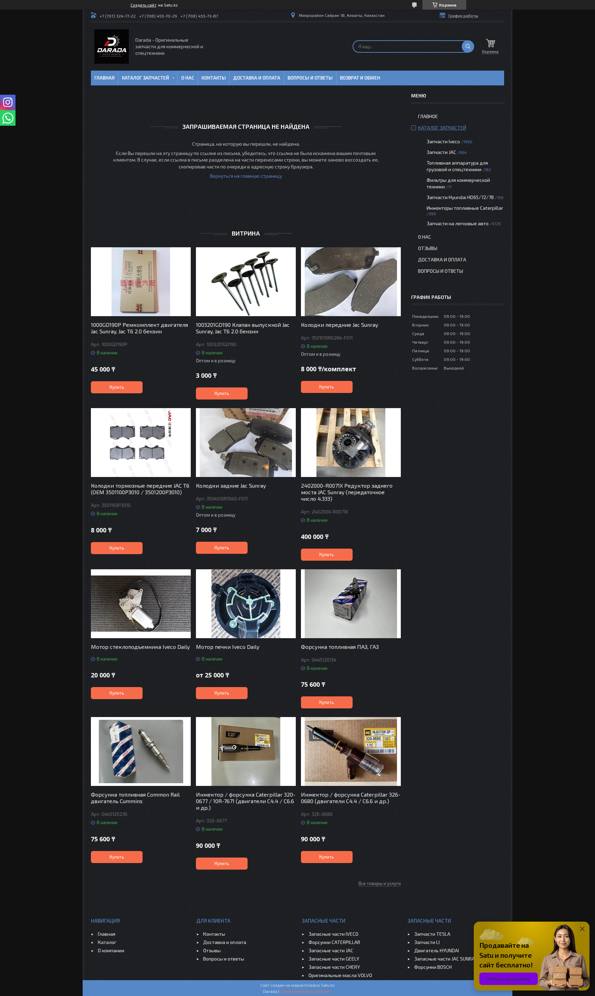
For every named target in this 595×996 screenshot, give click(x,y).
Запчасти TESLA (432, 934)
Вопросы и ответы (310, 78)
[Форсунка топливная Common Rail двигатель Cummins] (141, 751)
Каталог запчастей (145, 78)
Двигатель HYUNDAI (436, 950)
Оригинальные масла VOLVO (340, 975)
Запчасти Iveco (443, 141)
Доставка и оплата (256, 78)
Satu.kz (328, 985)
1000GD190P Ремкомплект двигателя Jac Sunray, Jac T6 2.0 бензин (139, 327)
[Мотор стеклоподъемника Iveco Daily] (141, 603)
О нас (187, 78)
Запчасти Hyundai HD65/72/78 (460, 197)
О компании (111, 950)
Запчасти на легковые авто (458, 223)
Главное (428, 116)
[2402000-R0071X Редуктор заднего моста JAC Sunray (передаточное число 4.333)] (351, 442)
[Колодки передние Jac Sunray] (351, 281)
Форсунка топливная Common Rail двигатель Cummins (135, 797)
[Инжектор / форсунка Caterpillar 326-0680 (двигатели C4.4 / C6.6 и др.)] (351, 751)
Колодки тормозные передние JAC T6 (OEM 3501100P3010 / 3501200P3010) (140, 488)
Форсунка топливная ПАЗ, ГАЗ (340, 646)
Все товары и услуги (379, 883)
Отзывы (427, 248)
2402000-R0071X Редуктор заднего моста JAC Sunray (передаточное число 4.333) (347, 492)
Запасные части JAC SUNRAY (445, 959)
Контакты (213, 78)
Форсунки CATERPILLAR (334, 942)
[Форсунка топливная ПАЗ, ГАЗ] (351, 603)
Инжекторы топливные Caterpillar (465, 208)
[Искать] (468, 46)
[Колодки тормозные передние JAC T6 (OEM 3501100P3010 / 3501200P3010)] (141, 442)
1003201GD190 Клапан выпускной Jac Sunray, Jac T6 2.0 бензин (243, 327)
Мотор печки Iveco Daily (227, 646)
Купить (116, 387)
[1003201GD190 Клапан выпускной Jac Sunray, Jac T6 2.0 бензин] (246, 281)
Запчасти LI (427, 942)
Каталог (107, 942)
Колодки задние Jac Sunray (231, 485)
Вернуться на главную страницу (246, 176)
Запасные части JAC (331, 950)
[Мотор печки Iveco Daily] (246, 603)
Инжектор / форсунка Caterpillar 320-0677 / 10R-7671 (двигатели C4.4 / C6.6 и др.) (245, 801)
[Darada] (111, 46)
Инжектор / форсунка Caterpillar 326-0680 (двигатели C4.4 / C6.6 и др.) (350, 797)
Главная (104, 78)
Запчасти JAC (441, 152)
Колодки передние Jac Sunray (339, 324)
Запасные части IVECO (333, 934)
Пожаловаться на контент (306, 991)
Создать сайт (143, 4)
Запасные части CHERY (334, 967)
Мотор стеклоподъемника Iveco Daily (140, 646)
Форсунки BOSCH (433, 967)
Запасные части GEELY (334, 959)
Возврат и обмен (360, 78)
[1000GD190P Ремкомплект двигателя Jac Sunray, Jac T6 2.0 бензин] (141, 281)
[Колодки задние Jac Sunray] (246, 442)
